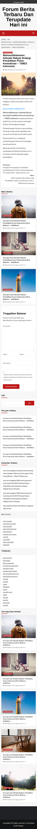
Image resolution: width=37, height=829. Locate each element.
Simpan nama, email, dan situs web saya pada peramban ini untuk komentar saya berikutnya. (17, 377)
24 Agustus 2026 (18, 228)
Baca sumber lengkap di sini (14, 108)
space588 (6, 540)
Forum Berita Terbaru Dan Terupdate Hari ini (18, 17)
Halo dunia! (7, 508)
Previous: (18, 169)
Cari (3, 395)
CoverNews (30, 823)
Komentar (7, 326)
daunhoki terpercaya (10, 576)
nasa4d (5, 537)
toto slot (6, 471)
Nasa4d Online (8, 568)
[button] (3, 33)
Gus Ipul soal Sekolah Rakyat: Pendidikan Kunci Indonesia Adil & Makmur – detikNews (16, 223)
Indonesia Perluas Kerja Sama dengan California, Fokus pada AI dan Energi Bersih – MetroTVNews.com (18, 473)
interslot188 (7, 526)
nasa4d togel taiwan (10, 571)
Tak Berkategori (7, 52)
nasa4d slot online (9, 524)
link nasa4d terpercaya (11, 574)
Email (22, 354)
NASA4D (6, 545)
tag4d (5, 584)
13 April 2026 (19, 70)
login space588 (8, 542)
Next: (19, 179)
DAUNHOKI (7, 532)
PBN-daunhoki (9, 70)
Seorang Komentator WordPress (14, 506)
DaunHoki (6, 560)
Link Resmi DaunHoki (10, 566)
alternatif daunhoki (9, 529)
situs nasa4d (7, 521)
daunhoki (6, 603)
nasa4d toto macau (9, 534)
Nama (5, 354)
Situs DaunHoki (8, 563)
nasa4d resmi (7, 592)
